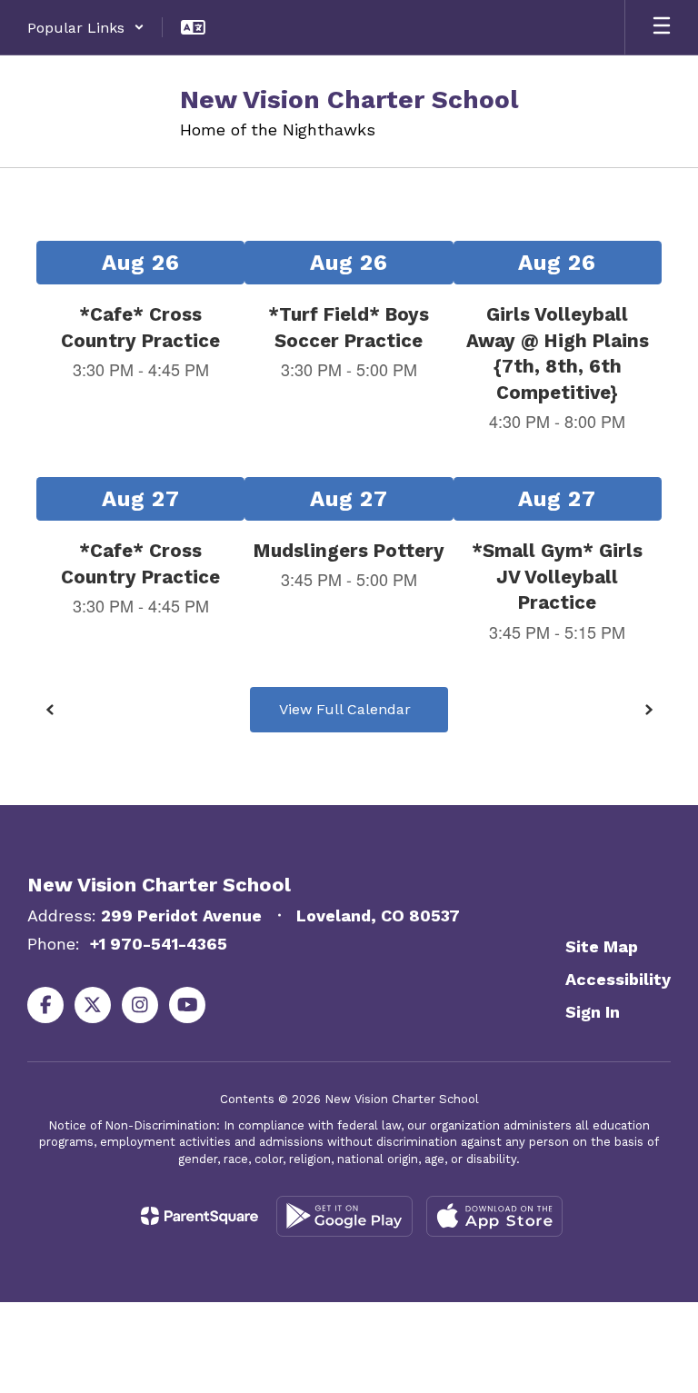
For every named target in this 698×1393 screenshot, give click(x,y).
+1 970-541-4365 (158, 943)
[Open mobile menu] (661, 27)
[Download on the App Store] (494, 1216)
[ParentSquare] (199, 1215)
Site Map (601, 946)
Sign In (592, 1011)
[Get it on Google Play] (344, 1216)
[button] (86, 27)
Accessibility (618, 979)
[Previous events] (50, 709)
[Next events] (648, 709)
